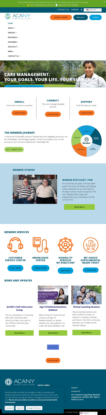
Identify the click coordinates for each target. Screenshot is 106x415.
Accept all (9, 408)
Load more (53, 347)
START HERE (61, 17)
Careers (75, 9)
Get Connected (14, 149)
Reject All (20, 408)
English (92, 10)
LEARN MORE (19, 113)
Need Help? (80, 17)
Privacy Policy (72, 412)
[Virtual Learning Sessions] (86, 307)
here (81, 399)
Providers (12, 42)
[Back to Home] (19, 382)
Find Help (65, 271)
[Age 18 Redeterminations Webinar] (53, 307)
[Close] (104, 2)
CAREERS (96, 17)
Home (10, 23)
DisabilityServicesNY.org (43, 5)
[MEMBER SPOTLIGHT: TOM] (35, 189)
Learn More (40, 268)
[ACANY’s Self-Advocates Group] (19, 307)
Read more (79, 207)
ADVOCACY (12, 47)
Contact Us (63, 9)
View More (53, 360)
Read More (19, 333)
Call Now (15, 268)
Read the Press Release (68, 5)
